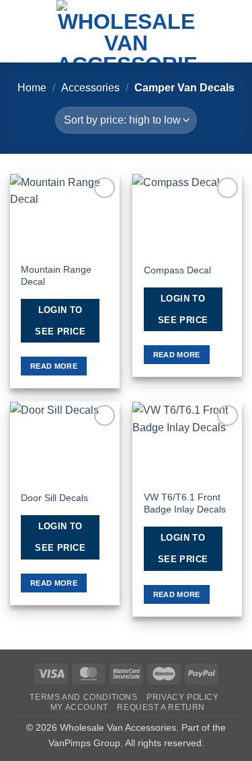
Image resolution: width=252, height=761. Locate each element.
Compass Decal (177, 270)
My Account (79, 707)
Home (31, 87)
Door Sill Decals (54, 498)
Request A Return (161, 707)
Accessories (90, 87)
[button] (18, 31)
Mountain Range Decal (56, 276)
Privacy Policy (182, 697)
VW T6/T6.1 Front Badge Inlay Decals (185, 503)
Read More (53, 366)
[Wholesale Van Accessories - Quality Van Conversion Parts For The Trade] (126, 31)
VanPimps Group (84, 742)
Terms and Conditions (83, 697)
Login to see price (60, 321)
